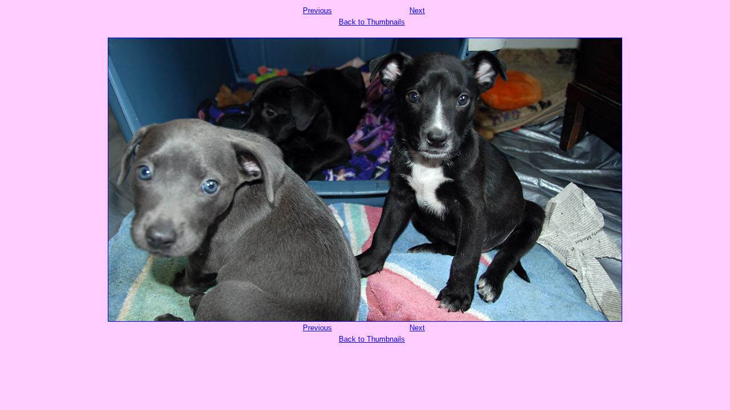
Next (417, 10)
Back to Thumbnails (372, 22)
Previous (317, 10)
